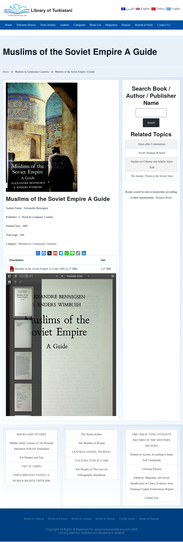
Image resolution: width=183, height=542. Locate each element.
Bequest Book (164, 197)
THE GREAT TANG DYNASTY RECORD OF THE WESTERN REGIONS (151, 440)
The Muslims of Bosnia (91, 443)
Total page (12, 234)
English (144, 8)
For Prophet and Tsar (31, 457)
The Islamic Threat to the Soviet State (152, 176)
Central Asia (152, 497)
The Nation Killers (91, 434)
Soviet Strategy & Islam (151, 152)
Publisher (11, 217)
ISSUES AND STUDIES (31, 434)
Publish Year (13, 225)
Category (11, 243)
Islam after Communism (151, 144)
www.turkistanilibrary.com (112, 529)
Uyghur (175, 8)
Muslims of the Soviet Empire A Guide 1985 (40, 268)
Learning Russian (152, 468)
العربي (129, 8)
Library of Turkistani (51, 10)
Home (6, 71)
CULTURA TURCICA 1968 (91, 460)
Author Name (13, 208)
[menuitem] (8, 25)
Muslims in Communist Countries (37, 243)
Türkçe (160, 8)
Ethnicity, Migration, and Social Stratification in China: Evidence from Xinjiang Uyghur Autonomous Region (151, 483)
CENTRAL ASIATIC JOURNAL (91, 451)
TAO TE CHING (31, 466)
